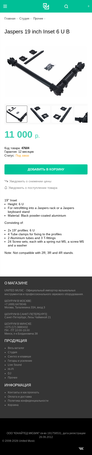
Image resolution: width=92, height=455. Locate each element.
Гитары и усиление (20, 360)
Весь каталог (16, 348)
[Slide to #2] (62, 114)
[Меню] (5, 6)
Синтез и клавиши (19, 356)
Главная (9, 18)
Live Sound (15, 364)
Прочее (38, 18)
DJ (9, 373)
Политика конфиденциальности (28, 400)
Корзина (13, 405)
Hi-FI (11, 369)
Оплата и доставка (20, 396)
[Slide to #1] (16, 114)
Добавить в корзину (46, 169)
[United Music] (46, 6)
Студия (24, 18)
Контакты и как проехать (23, 392)
